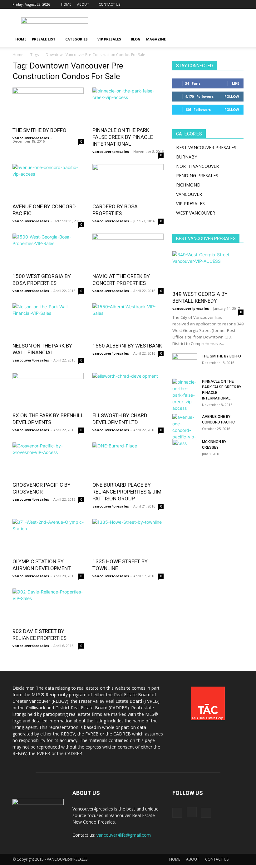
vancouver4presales (30, 137)
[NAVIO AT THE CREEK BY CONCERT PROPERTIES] (128, 251)
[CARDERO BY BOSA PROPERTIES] (128, 181)
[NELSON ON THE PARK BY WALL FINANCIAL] (48, 320)
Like (235, 83)
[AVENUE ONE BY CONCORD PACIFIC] (48, 181)
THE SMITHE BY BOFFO (39, 130)
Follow (231, 96)
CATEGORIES (76, 39)
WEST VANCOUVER (195, 213)
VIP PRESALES (109, 39)
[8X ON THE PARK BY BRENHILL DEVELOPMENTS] (48, 390)
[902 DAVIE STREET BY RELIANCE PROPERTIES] (48, 606)
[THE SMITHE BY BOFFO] (48, 105)
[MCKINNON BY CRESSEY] (184, 447)
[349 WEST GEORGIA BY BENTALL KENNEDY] (208, 268)
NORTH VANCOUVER (197, 166)
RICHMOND (188, 185)
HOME (66, 4)
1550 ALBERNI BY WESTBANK (127, 346)
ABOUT (83, 4)
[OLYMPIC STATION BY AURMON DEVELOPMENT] (48, 536)
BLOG (135, 39)
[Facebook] (218, 4)
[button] (236, 39)
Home (17, 54)
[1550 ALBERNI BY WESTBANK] (128, 320)
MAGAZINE (156, 39)
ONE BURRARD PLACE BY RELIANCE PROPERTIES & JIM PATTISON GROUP (126, 492)
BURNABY (186, 157)
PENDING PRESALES (197, 175)
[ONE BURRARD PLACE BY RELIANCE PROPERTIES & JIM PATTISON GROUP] (128, 460)
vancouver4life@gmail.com (123, 835)
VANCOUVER (189, 194)
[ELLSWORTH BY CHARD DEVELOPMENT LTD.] (128, 390)
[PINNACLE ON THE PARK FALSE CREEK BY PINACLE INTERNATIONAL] (128, 105)
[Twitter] (239, 4)
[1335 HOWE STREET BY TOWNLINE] (128, 536)
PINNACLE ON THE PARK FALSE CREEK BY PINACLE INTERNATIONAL (122, 137)
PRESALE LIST (44, 39)
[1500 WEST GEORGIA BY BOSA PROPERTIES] (48, 251)
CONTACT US (109, 4)
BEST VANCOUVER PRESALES (206, 147)
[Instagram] (228, 4)
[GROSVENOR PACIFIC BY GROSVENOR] (48, 460)
